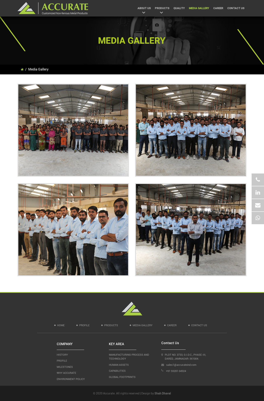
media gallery (142, 325)
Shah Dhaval (162, 393)
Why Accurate (66, 372)
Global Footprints (122, 377)
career (172, 325)
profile (84, 325)
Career (218, 8)
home (61, 325)
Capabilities (117, 370)
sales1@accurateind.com (181, 364)
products (111, 325)
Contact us (235, 8)
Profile (62, 360)
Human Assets (119, 364)
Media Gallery (199, 8)
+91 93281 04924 (176, 371)
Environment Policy (71, 379)
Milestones (65, 366)
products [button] (162, 8)
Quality (179, 8)
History (62, 354)
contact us (199, 325)
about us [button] (144, 8)
